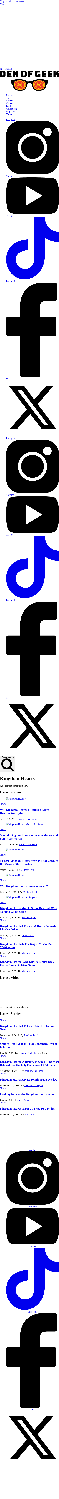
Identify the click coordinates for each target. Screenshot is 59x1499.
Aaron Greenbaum (28, 819)
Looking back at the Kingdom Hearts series (27, 1094)
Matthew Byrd (27, 870)
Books (9, 106)
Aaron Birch (30, 1114)
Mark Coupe (24, 1100)
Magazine (10, 111)
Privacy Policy (27, 1495)
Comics (9, 103)
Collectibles (11, 109)
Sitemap (41, 1495)
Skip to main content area (12, 1)
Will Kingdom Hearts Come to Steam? (24, 886)
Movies (9, 95)
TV (7, 98)
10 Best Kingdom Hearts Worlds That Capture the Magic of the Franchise (29, 862)
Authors (46, 1135)
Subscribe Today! (32, 1142)
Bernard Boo (28, 935)
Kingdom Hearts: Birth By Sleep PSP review (27, 1108)
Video (9, 114)
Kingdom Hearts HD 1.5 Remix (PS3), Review (28, 1079)
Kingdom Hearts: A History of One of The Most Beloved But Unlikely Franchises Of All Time (29, 1063)
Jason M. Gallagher (28, 1053)
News (3, 804)
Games (9, 100)
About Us (19, 1135)
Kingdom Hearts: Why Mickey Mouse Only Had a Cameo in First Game (27, 963)
